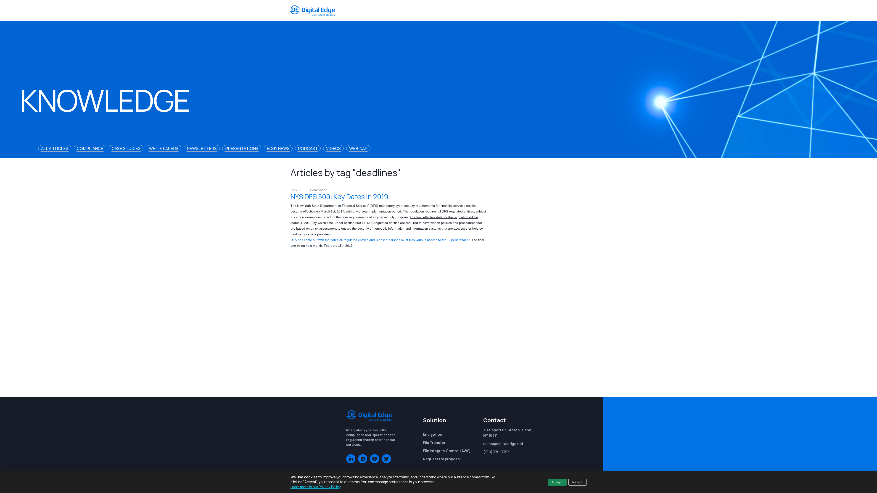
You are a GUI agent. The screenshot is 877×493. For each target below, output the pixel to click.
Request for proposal (442, 459)
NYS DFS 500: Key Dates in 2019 (339, 196)
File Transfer (434, 442)
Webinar (358, 148)
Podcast (308, 148)
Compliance (90, 148)
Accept (557, 482)
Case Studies (126, 148)
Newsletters (202, 148)
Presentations (241, 148)
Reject (577, 482)
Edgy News (278, 148)
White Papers (163, 148)
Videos (333, 148)
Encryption (432, 434)
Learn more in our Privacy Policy (316, 487)
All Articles (54, 148)
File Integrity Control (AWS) (447, 450)
